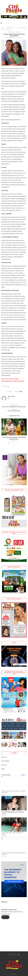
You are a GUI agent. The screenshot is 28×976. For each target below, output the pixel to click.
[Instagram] (16, 954)
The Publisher (5, 761)
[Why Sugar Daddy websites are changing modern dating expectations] (14, 426)
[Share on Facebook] (17, 391)
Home (2, 27)
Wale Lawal (12, 37)
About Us (4, 757)
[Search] (26, 23)
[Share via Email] (21, 391)
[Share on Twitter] (18, 391)
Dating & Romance (10, 27)
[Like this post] (16, 391)
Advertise (4, 765)
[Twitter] (12, 954)
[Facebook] (9, 954)
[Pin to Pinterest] (20, 391)
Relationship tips (6, 386)
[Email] (19, 954)
